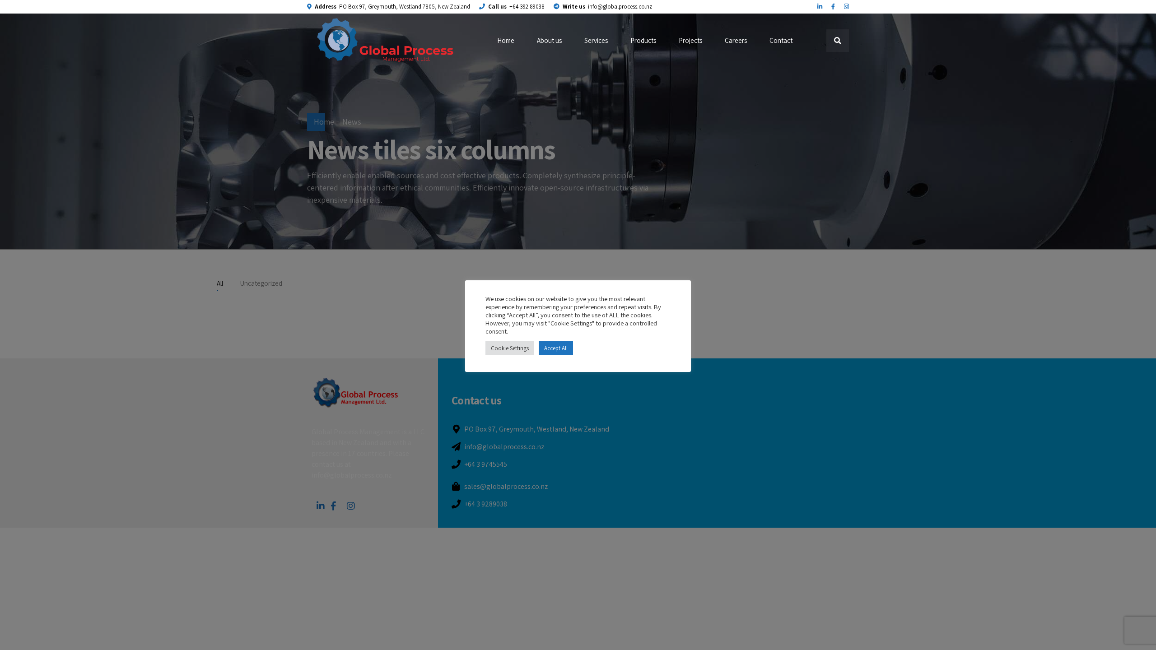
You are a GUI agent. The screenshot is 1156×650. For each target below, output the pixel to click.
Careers (736, 40)
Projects (690, 40)
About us (549, 40)
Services (596, 40)
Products (643, 40)
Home (505, 40)
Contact (780, 40)
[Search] (837, 40)
